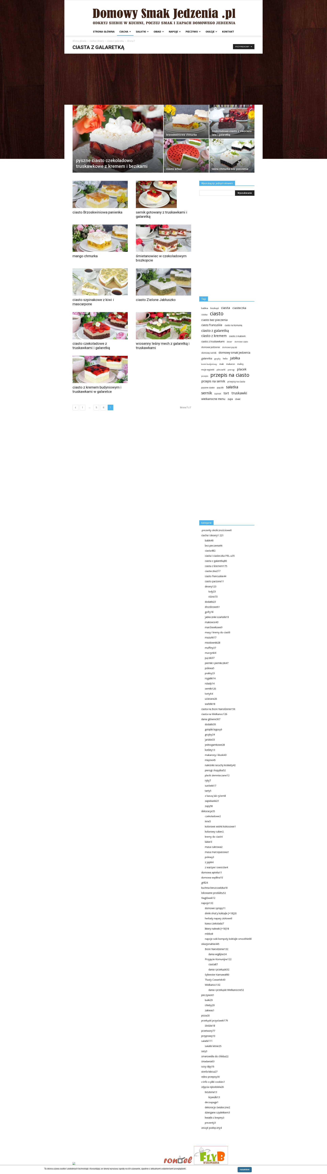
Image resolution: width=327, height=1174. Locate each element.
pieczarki (221, 369)
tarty (208, 790)
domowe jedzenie (210, 347)
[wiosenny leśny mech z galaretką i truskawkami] (163, 325)
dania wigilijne (217, 954)
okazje (210, 31)
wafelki (210, 703)
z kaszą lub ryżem (215, 795)
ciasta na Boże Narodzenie (218, 709)
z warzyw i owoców (216, 867)
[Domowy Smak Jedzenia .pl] (163, 14)
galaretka (206, 358)
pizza (205, 1015)
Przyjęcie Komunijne (218, 959)
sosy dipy (207, 1066)
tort (226, 393)
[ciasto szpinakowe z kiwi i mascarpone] (100, 282)
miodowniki (212, 642)
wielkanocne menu (213, 399)
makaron (230, 364)
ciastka (204, 314)
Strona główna (104, 31)
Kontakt (228, 31)
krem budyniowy (209, 364)
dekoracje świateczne (217, 1107)
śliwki (237, 399)
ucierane (211, 698)
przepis (204, 376)
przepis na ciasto (230, 375)
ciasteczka (239, 308)
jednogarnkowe (215, 744)
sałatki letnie (213, 1046)
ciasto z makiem (237, 336)
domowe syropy (215, 908)
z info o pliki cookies (213, 1081)
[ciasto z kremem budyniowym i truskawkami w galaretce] (100, 369)
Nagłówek (208, 898)
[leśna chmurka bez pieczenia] (231, 156)
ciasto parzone (214, 581)
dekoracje (208, 811)
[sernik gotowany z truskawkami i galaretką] (163, 194)
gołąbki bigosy (213, 729)
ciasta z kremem (216, 566)
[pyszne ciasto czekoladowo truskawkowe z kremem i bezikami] (118, 144)
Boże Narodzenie (216, 949)
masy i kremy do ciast (217, 632)
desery (210, 586)
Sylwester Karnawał (217, 974)
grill (204, 882)
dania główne (210, 719)
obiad (157, 31)
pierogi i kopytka (215, 770)
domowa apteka (211, 872)
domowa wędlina (212, 877)
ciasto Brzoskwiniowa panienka (97, 212)
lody (212, 591)
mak (221, 364)
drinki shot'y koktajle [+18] (221, 913)
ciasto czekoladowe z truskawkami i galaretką (91, 346)
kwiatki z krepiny (214, 1117)
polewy (209, 857)
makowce (211, 622)
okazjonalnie (210, 944)
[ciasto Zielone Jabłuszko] (163, 282)
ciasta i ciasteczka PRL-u (220, 555)
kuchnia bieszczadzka (214, 887)
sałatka (232, 387)
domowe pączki (229, 347)
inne (208, 821)
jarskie (210, 739)
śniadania (207, 1061)
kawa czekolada (214, 923)
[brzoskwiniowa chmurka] (186, 121)
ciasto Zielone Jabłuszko (156, 300)
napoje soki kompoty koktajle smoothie (228, 938)
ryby (208, 780)
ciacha (123, 31)
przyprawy (208, 1035)
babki (209, 540)
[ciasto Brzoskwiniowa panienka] (100, 194)
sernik (206, 393)
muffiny (210, 647)
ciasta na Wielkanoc (214, 714)
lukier (208, 841)
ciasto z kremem (214, 336)
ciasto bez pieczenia (214, 320)
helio (225, 358)
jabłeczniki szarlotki (217, 617)
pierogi (231, 369)
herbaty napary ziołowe (218, 918)
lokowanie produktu (213, 892)
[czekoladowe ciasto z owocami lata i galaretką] (231, 120)
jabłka (235, 358)
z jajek (209, 862)
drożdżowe (212, 606)
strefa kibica (209, 1071)
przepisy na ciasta (236, 381)
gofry (209, 612)
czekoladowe (213, 816)
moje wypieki (207, 369)
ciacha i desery (97, 40)
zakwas (209, 1010)
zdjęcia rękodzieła (212, 1087)
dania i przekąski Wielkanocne (226, 989)
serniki (210, 688)
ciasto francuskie (211, 325)
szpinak (217, 393)
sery (204, 1051)
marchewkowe (213, 627)
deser (229, 341)
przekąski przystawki (214, 1020)
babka (204, 308)
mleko (209, 933)
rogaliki (210, 678)
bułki (209, 1000)
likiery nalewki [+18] (217, 928)
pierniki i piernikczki (216, 663)
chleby (210, 1005)
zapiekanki (212, 801)
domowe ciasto (241, 341)
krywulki (214, 1097)
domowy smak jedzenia (234, 352)
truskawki (239, 393)
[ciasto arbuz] (186, 156)
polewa (209, 668)
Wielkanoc (212, 984)
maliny (240, 364)
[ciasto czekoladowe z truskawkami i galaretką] (100, 325)
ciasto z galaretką (215, 330)
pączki (220, 387)
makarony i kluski (216, 755)
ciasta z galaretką (115, 40)
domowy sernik (208, 352)
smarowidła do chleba (214, 1056)
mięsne (210, 760)
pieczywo (192, 31)
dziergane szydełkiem (217, 1112)
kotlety (210, 749)
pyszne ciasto (208, 387)
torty (209, 693)
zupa (230, 399)
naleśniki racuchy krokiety (220, 765)
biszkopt (214, 308)
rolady (209, 683)
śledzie (210, 1025)
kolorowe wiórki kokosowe (220, 826)
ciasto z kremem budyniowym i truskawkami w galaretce (97, 389)
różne (212, 596)
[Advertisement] (163, 79)
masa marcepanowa (217, 852)
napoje (173, 31)
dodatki (210, 601)
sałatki (141, 31)
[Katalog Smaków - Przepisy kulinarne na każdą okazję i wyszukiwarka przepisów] (117, 1163)
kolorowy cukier (214, 831)
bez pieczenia (213, 545)
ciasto (216, 313)
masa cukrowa (213, 846)
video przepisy (210, 1076)
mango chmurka (85, 256)
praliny (210, 673)
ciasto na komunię (233, 325)
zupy (209, 806)
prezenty (210, 1122)
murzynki (210, 652)
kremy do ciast (213, 836)
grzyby (217, 358)
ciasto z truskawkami (212, 341)
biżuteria (211, 1092)
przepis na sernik (213, 381)
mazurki (210, 637)
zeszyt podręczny (211, 1127)
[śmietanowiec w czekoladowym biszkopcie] (163, 238)
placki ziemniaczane (217, 775)
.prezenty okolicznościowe (216, 530)
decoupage (212, 1102)
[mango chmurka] (100, 238)
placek (241, 369)
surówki (210, 785)
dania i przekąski (218, 969)
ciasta (225, 308)
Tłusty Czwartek (215, 979)
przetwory (208, 1030)
